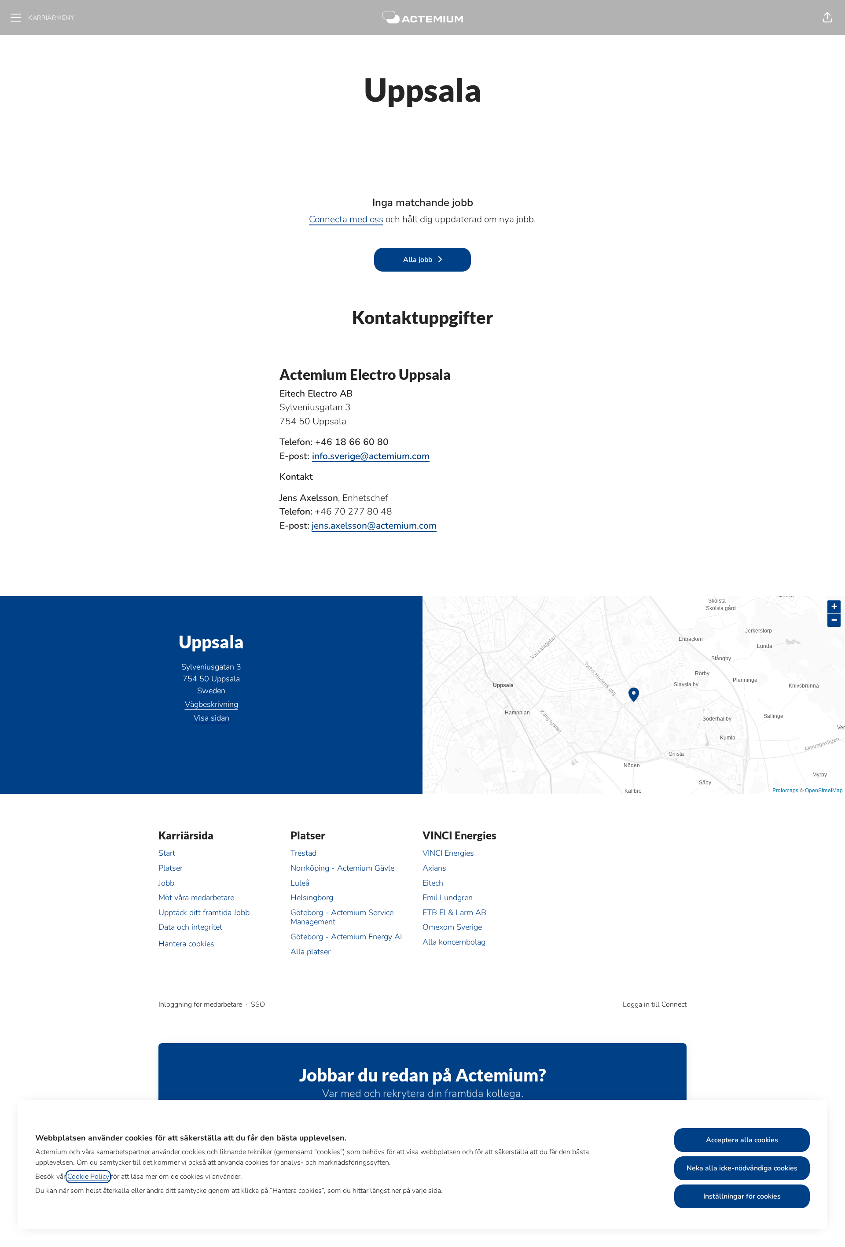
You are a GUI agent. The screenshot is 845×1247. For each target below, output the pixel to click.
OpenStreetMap (824, 790)
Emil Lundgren (447, 897)
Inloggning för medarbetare (200, 1004)
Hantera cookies (186, 943)
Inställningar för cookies (742, 1196)
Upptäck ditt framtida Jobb (204, 912)
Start (166, 853)
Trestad (303, 853)
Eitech (432, 883)
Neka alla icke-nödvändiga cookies (742, 1168)
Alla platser (310, 951)
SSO (258, 1004)
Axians (434, 868)
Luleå (299, 883)
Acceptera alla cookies (742, 1140)
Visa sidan (211, 718)
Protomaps (785, 790)
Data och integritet (190, 927)
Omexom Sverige (452, 927)
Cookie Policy (88, 1176)
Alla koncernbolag (453, 942)
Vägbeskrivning (211, 704)
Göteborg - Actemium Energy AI (346, 936)
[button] (827, 17)
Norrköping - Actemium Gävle (342, 868)
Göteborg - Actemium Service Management (341, 917)
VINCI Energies (448, 853)
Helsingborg (311, 897)
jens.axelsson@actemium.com (374, 525)
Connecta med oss (346, 219)
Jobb (166, 883)
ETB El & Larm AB (454, 912)
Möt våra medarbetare (196, 897)
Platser (170, 868)
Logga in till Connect (655, 1004)
